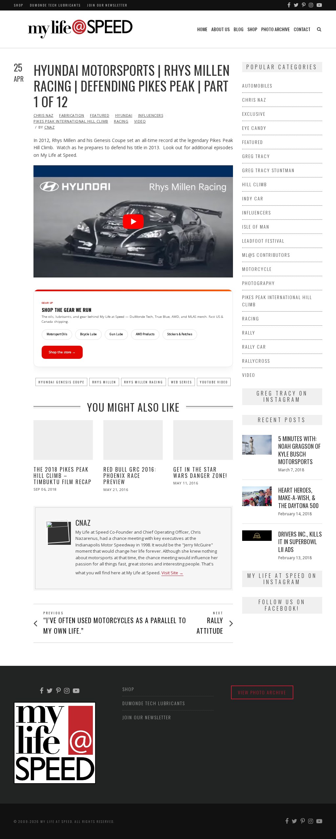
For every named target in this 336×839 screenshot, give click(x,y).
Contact (302, 29)
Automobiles (257, 85)
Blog (238, 29)
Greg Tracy (256, 156)
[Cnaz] (57, 531)
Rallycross (256, 360)
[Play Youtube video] (133, 221)
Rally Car (254, 346)
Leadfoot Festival (263, 240)
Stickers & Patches (179, 334)
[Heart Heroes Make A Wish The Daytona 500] (257, 496)
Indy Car (252, 198)
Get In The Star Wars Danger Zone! (200, 472)
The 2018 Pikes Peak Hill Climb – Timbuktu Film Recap (62, 475)
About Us (220, 29)
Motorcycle (257, 268)
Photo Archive (275, 29)
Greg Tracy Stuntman (268, 170)
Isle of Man (255, 226)
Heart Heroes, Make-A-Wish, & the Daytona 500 (298, 498)
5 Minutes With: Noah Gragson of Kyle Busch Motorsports (299, 450)
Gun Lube (116, 334)
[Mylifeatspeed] (289, 5)
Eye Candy (254, 127)
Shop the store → (62, 352)
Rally (248, 332)
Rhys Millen (104, 381)
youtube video (214, 381)
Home (202, 29)
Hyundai (124, 115)
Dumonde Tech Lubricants (55, 5)
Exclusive (253, 113)
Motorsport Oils (57, 334)
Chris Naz (43, 115)
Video (140, 121)
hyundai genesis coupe (61, 381)
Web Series (181, 381)
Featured (99, 115)
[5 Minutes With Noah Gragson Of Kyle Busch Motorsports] (257, 445)
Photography (258, 282)
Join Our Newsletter (107, 5)
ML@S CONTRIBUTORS (266, 254)
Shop (18, 5)
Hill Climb (254, 184)
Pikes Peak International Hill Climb (70, 121)
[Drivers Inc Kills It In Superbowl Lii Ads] (257, 535)
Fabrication (71, 115)
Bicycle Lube (88, 334)
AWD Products (145, 334)
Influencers (150, 115)
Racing (121, 121)
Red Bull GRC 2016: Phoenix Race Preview (129, 475)
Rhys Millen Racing (143, 381)
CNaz (49, 127)
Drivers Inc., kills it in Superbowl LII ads (300, 542)
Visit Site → (172, 573)
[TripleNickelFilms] (319, 5)
